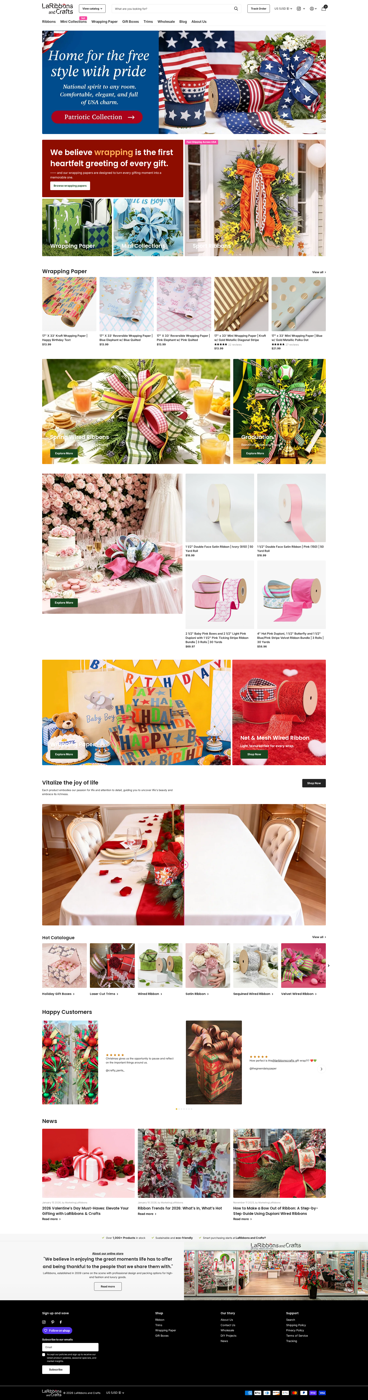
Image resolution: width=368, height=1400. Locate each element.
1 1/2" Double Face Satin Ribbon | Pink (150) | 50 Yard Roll (290, 549)
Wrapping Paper (165, 1330)
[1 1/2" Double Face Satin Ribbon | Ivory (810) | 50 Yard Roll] (220, 508)
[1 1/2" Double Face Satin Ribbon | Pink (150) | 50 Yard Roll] (291, 508)
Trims (148, 22)
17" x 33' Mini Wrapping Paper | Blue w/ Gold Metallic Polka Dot (297, 338)
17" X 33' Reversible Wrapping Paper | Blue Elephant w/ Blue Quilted (126, 338)
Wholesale (166, 22)
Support (292, 1313)
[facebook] (61, 1322)
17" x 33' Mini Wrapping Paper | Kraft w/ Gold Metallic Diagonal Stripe (240, 338)
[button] (178, 127)
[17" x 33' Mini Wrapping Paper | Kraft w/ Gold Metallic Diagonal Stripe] (241, 304)
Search (290, 1319)
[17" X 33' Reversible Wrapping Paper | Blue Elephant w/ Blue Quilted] (126, 304)
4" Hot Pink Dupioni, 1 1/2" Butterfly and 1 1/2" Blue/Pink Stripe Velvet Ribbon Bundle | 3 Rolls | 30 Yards (290, 638)
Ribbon (159, 1319)
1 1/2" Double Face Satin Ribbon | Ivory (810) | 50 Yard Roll (219, 549)
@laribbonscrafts (283, 1060)
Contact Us (228, 1325)
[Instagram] (44, 1322)
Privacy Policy (295, 1330)
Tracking (291, 1341)
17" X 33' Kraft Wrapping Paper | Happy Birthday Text (64, 338)
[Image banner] (184, 82)
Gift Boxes (130, 22)
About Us (227, 1319)
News (224, 1341)
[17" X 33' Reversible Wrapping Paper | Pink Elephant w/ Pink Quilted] (184, 304)
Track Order (258, 8)
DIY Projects (229, 1335)
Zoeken (236, 8)
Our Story (228, 1313)
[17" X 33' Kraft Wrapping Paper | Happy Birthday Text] (69, 304)
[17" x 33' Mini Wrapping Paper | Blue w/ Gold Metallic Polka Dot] (299, 304)
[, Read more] (301, 8)
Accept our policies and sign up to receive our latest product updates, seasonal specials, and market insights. (71, 1357)
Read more (108, 1286)
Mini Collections (73, 20)
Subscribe (56, 1369)
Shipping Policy (296, 1325)
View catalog (91, 8)
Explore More (64, 453)
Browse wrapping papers (70, 185)
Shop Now (254, 754)
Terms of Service (297, 1335)
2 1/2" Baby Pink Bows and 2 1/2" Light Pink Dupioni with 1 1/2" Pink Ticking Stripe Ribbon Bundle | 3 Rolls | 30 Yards (217, 638)
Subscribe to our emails (57, 1339)
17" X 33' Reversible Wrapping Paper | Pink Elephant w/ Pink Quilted (183, 338)
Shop (159, 1313)
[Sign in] (313, 8)
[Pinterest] (52, 1322)
